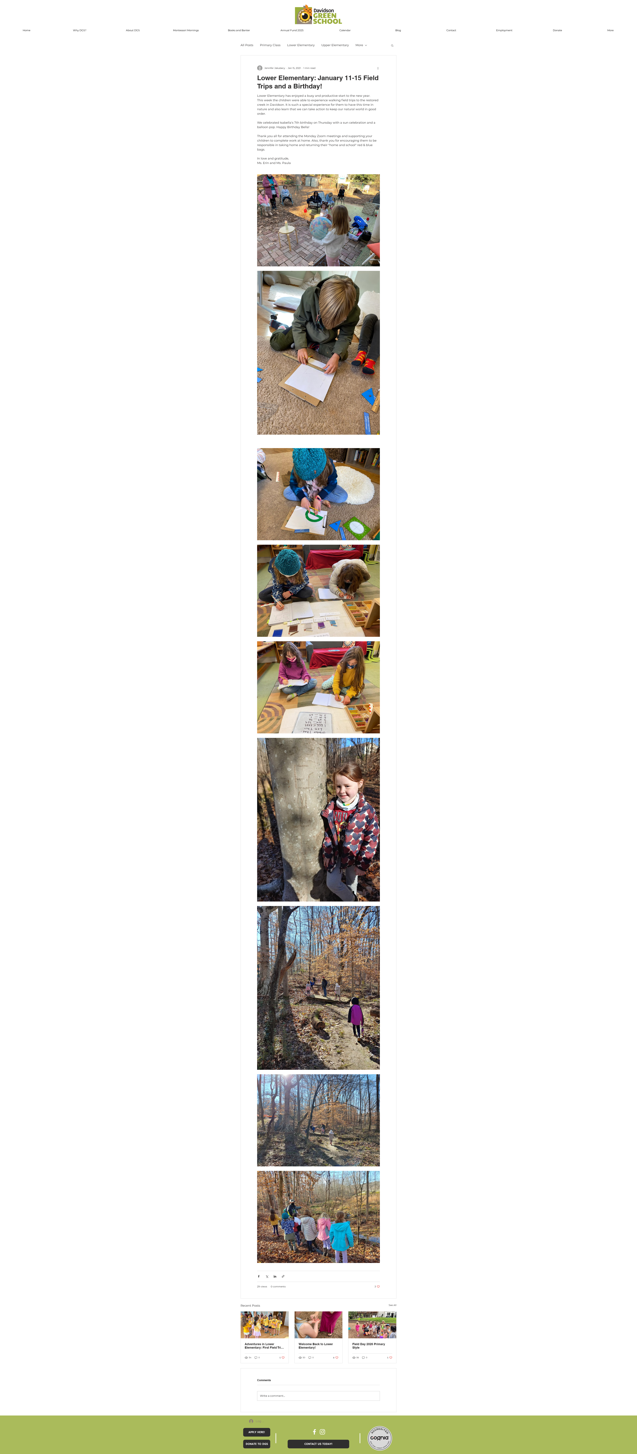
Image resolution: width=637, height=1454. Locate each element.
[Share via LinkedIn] (275, 1276)
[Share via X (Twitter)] (266, 1276)
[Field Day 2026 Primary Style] (372, 1324)
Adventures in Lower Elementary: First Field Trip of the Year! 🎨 (264, 1345)
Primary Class (270, 45)
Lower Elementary (301, 45)
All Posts (247, 45)
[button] (392, 45)
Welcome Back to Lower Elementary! (316, 1345)
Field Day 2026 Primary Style (368, 1345)
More (359, 45)
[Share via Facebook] (258, 1276)
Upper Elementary (335, 45)
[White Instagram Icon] (322, 1431)
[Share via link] (283, 1276)
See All (392, 1305)
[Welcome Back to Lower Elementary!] (319, 1324)
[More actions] (378, 68)
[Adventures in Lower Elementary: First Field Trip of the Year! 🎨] (265, 1324)
